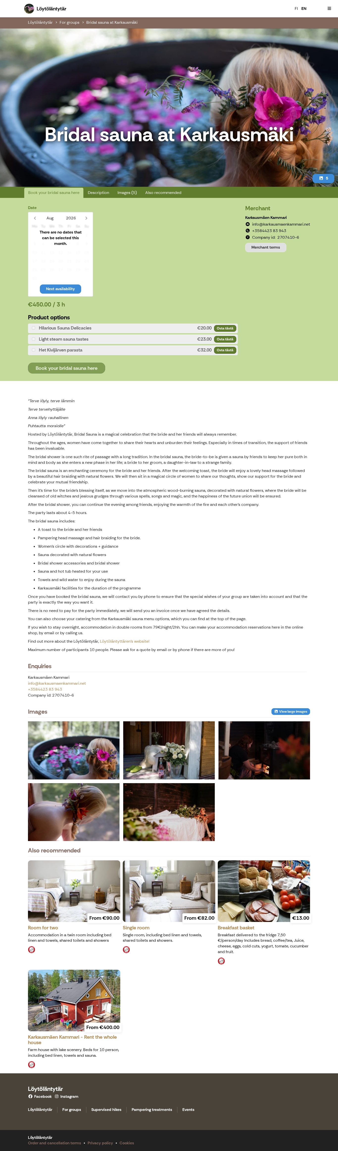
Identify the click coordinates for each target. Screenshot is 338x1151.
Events (188, 1109)
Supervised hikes (106, 1109)
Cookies (127, 1143)
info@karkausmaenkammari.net (57, 683)
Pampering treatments (152, 1109)
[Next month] (86, 218)
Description (98, 192)
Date (32, 207)
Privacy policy (100, 1143)
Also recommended (163, 192)
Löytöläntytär (40, 22)
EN (303, 8)
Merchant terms (265, 247)
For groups (69, 22)
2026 (71, 218)
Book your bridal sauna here (53, 192)
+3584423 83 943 (45, 689)
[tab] (132, 328)
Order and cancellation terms (54, 1143)
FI (296, 8)
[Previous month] (34, 218)
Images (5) (127, 192)
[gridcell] (34, 235)
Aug (50, 218)
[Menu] (329, 8)
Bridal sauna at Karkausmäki (112, 22)
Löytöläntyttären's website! (124, 641)
